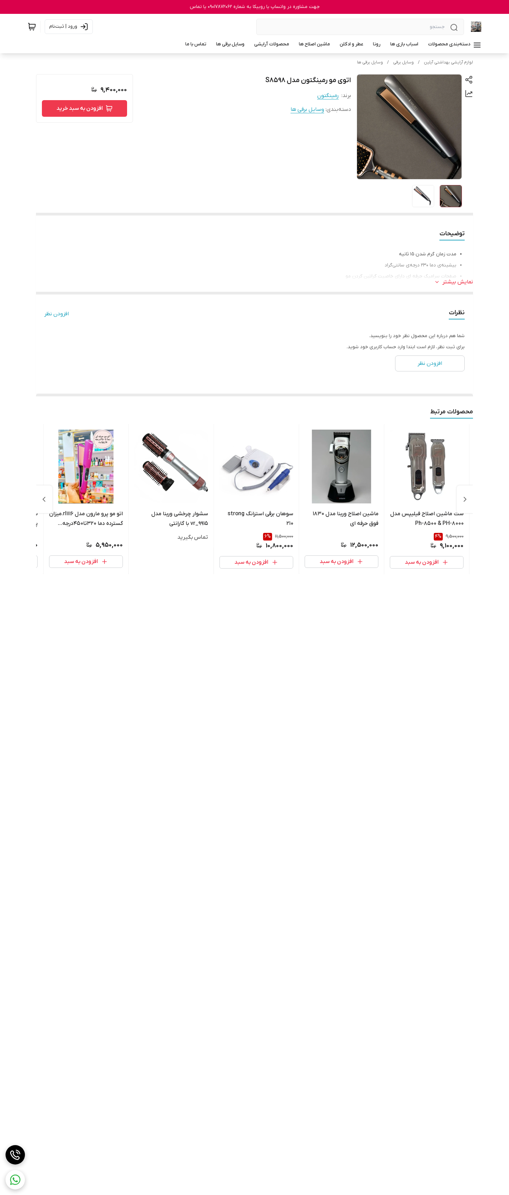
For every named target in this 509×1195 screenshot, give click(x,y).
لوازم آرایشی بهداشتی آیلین (448, 62)
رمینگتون (328, 95)
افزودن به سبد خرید (79, 108)
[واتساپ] (15, 1179)
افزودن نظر (56, 313)
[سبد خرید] (32, 27)
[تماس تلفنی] (15, 1155)
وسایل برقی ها (370, 62)
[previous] (465, 499)
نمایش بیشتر (458, 282)
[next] (44, 499)
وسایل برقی (403, 62)
